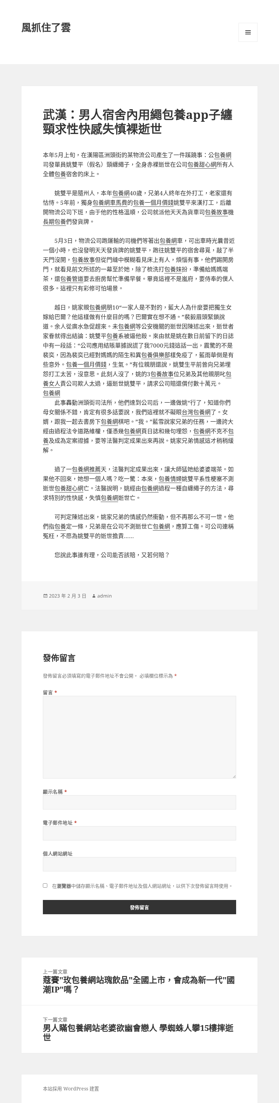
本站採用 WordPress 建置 (71, 1088)
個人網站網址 (57, 853)
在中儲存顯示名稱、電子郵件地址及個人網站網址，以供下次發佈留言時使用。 (142, 886)
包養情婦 (170, 479)
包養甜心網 (201, 164)
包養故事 (216, 212)
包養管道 (71, 279)
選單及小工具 (248, 32)
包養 (60, 174)
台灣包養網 (196, 412)
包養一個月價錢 (153, 202)
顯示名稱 (55, 791)
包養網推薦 (86, 469)
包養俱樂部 (155, 355)
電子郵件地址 (60, 822)
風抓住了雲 (46, 27)
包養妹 (173, 269)
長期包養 (54, 221)
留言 (50, 692)
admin (104, 595)
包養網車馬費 (110, 202)
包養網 (222, 155)
